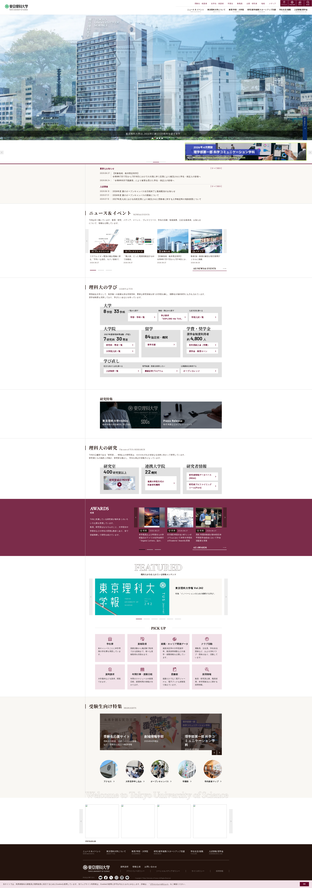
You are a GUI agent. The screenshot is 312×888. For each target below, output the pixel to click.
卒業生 (230, 4)
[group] (120, 732)
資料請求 (124, 867)
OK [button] (304, 884)
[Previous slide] (2, 152)
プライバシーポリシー (135, 871)
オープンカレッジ (191, 371)
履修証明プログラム (154, 371)
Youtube (100, 877)
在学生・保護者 (217, 4)
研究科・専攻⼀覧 (114, 345)
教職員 (239, 4)
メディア (272, 4)
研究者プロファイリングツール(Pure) (200, 486)
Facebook (106, 877)
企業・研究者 (252, 4)
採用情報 (219, 871)
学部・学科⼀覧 (137, 317)
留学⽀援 (152, 344)
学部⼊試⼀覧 (197, 317)
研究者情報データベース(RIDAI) (200, 476)
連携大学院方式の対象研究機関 (156, 483)
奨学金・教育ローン (198, 351)
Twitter (111, 877)
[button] (214, 752)
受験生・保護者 (201, 4)
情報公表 (136, 867)
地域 (263, 4)
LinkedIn (122, 877)
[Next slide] (310, 152)
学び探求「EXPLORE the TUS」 (172, 317)
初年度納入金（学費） (199, 345)
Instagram (116, 877)
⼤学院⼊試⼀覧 (113, 351)
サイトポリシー (198, 871)
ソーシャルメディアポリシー (168, 871)
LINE (127, 877)
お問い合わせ (151, 867)
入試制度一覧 (112, 371)
